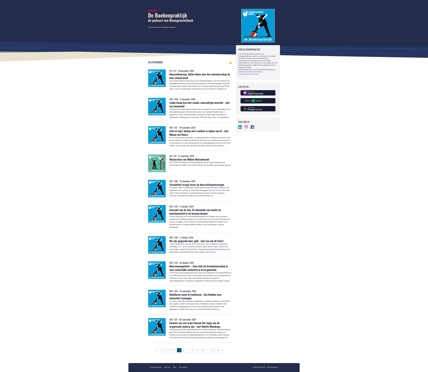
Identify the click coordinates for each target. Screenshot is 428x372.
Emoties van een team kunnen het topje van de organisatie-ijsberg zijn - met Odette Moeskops (194, 324)
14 (218, 350)
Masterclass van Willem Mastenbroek (189, 159)
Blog (174, 367)
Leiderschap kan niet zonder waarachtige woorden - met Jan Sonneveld (199, 104)
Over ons (167, 367)
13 (213, 350)
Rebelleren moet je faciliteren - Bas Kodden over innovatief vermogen (195, 296)
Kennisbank (183, 367)
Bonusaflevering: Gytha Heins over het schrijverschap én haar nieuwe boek (199, 76)
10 (202, 350)
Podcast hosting (155, 367)
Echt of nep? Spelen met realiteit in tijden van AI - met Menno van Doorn (198, 133)
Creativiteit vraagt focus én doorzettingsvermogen (196, 185)
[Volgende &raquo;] (223, 350)
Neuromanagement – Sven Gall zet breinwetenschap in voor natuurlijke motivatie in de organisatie (198, 268)
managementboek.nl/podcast (248, 74)
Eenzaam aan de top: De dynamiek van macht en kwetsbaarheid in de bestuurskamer (195, 211)
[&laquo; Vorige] (156, 350)
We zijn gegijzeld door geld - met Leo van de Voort (196, 241)
